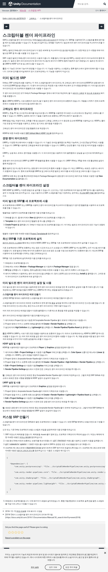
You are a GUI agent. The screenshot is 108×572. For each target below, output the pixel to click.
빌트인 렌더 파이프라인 (47, 40)
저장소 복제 (24, 437)
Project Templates (38, 234)
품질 (53, 303)
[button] (9, 532)
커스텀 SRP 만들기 (87, 193)
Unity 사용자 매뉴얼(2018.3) (14, 18)
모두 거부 (53, 567)
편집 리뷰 (20, 511)
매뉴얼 (23, 10)
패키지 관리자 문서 (25, 451)
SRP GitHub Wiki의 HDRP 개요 (38, 133)
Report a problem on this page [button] (17, 538)
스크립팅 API (34, 10)
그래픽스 (32, 18)
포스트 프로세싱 (93, 93)
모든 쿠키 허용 (71, 567)
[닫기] (105, 553)
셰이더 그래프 (78, 93)
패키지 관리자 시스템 (11, 243)
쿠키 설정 (35, 567)
